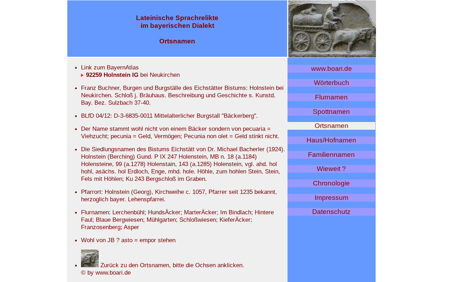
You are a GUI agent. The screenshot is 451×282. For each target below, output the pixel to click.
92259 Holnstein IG (111, 74)
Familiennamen (331, 154)
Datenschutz (331, 211)
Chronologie (331, 183)
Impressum (331, 197)
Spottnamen (331, 111)
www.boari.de (331, 68)
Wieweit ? (331, 168)
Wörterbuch (331, 82)
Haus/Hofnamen (331, 140)
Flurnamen (331, 97)
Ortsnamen (331, 125)
